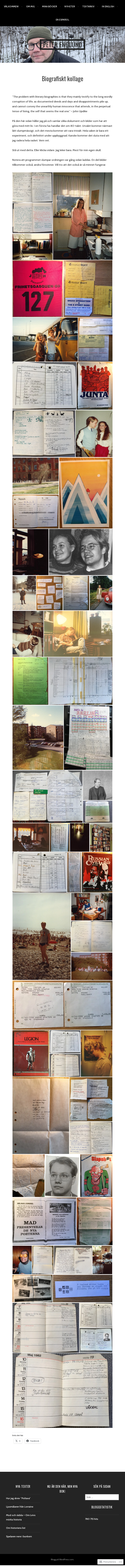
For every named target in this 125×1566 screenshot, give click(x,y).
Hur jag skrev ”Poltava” (18, 1498)
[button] (32, 187)
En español (62, 19)
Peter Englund (62, 44)
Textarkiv (88, 6)
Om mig (30, 6)
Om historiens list (15, 1527)
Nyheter (69, 6)
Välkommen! (11, 6)
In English (108, 6)
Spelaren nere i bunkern (19, 1536)
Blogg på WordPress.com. (62, 1559)
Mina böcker (49, 6)
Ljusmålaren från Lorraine (19, 1506)
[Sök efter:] (102, 1497)
